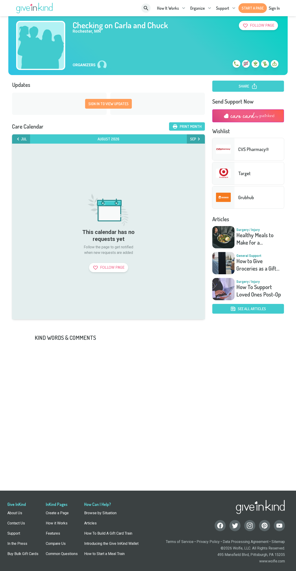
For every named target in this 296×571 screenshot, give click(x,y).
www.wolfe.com (272, 561)
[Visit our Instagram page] (249, 525)
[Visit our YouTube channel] (279, 525)
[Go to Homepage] (34, 8)
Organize (197, 8)
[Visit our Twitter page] (234, 525)
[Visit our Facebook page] (220, 525)
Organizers (84, 65)
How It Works (168, 8)
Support (222, 8)
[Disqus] (148, 399)
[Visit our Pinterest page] (264, 525)
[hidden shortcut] (225, 64)
